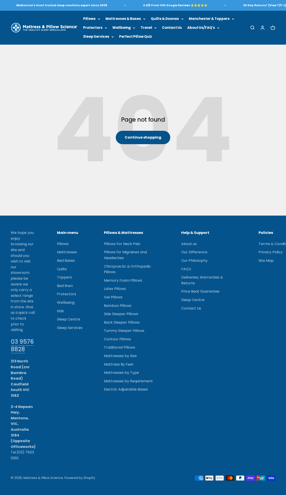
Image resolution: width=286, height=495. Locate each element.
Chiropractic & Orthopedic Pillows (127, 269)
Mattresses (67, 252)
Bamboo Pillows (117, 305)
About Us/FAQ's (201, 27)
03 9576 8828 (22, 345)
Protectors (93, 27)
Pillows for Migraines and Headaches (125, 255)
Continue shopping (143, 137)
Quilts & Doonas (165, 18)
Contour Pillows (117, 339)
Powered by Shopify (80, 478)
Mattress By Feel (118, 364)
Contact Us (172, 27)
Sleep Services (96, 36)
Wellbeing (121, 27)
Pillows (89, 18)
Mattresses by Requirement (128, 381)
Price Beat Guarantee (200, 291)
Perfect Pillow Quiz (135, 36)
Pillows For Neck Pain (122, 243)
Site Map (266, 260)
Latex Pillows (115, 288)
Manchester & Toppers (209, 18)
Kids (60, 311)
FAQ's (186, 269)
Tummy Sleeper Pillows (124, 330)
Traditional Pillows (119, 347)
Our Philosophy (194, 260)
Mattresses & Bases (123, 18)
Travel (146, 27)
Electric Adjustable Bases (126, 389)
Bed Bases (66, 260)
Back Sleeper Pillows (122, 322)
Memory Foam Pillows (123, 280)
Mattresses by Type (121, 372)
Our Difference (194, 252)
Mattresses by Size (120, 355)
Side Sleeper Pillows (121, 313)
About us (189, 243)
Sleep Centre (68, 319)
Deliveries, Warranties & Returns (202, 280)
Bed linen (65, 285)
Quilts (62, 269)
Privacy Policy (271, 252)
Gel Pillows (113, 297)
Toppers (64, 277)
